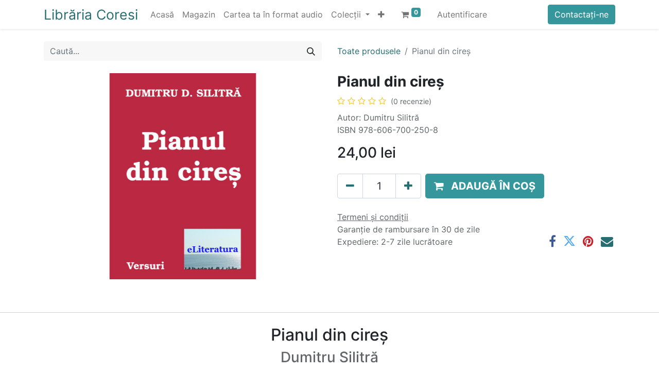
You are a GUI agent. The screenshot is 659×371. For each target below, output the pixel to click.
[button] (381, 14)
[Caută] (311, 51)
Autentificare (462, 14)
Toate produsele (369, 51)
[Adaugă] (408, 186)
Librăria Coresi (91, 14)
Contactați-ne (581, 14)
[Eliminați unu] (350, 186)
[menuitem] (162, 14)
